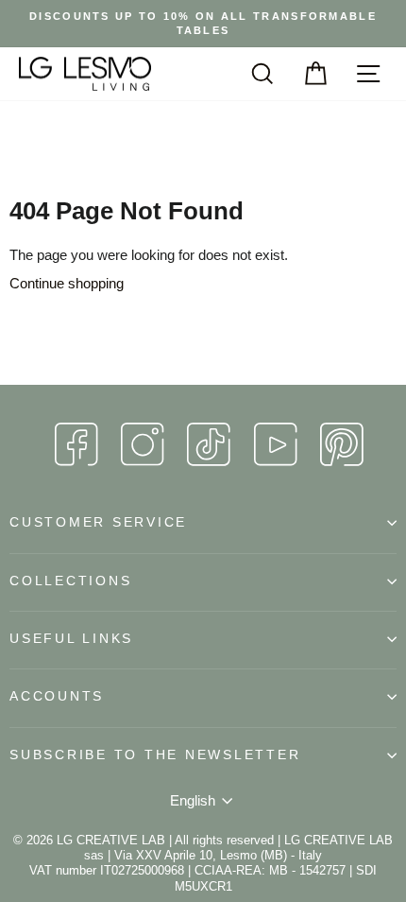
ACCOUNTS (56, 696)
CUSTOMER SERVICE (98, 522)
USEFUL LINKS (71, 639)
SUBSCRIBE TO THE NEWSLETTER (154, 755)
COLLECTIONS (70, 581)
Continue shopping (66, 283)
